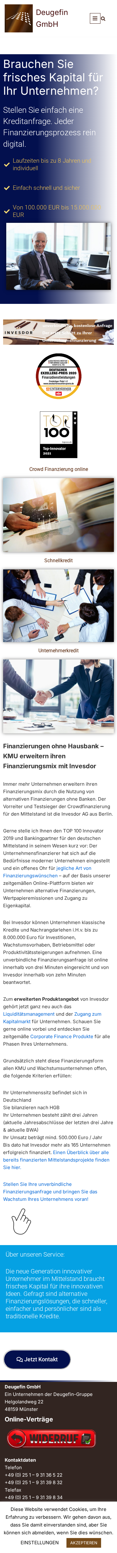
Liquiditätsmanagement (29, 1014)
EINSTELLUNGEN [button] (40, 1543)
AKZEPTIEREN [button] (83, 1542)
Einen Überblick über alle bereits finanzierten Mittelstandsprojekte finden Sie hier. (56, 1159)
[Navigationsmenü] (95, 18)
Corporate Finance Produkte (62, 1036)
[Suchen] (103, 18)
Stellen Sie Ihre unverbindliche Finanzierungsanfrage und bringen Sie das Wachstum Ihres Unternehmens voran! (50, 1191)
